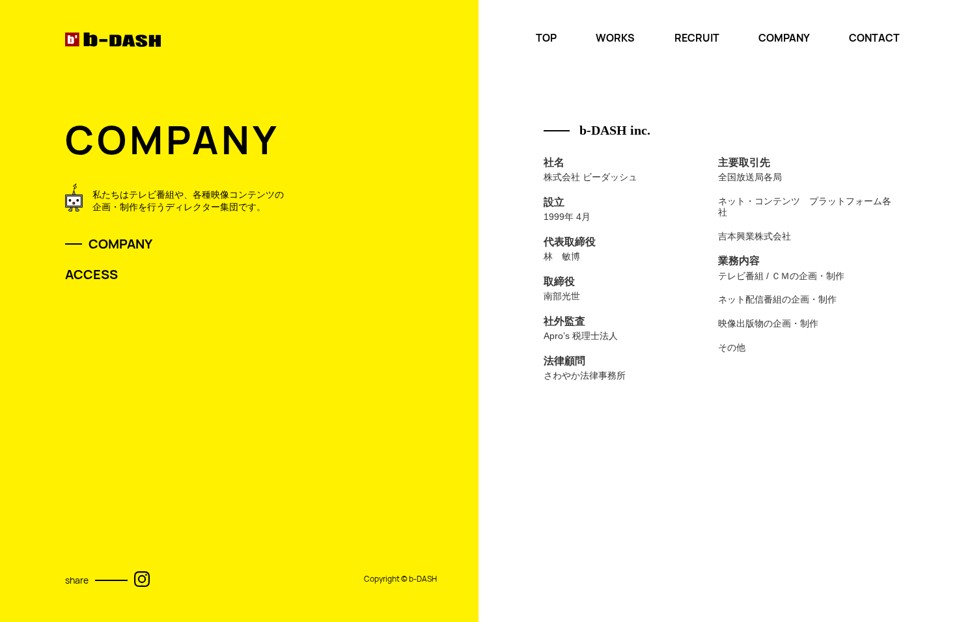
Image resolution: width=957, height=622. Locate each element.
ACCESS (91, 274)
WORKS (615, 38)
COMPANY (784, 38)
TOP (546, 38)
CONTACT (874, 38)
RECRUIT (696, 38)
